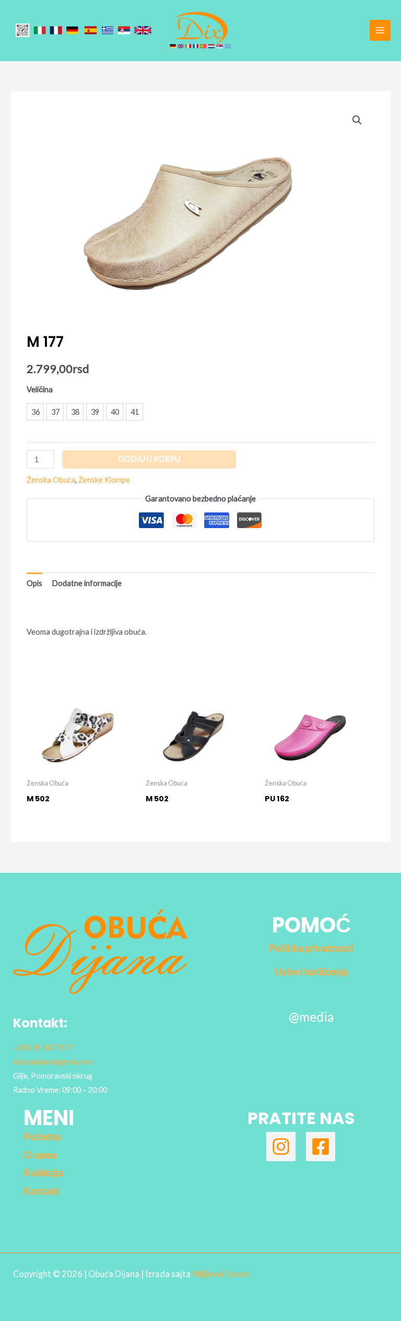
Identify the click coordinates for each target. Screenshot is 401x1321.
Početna (42, 1136)
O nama (39, 1155)
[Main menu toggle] (380, 30)
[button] (357, 120)
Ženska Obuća (51, 479)
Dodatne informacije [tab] (87, 583)
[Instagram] (281, 1146)
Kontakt (41, 1191)
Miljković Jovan (221, 1274)
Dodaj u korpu (149, 458)
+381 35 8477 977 (43, 1047)
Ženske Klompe (104, 479)
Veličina (40, 389)
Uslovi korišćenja (311, 971)
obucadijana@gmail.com (53, 1061)
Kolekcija (43, 1172)
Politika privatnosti (311, 948)
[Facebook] (320, 1146)
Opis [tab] (34, 583)
